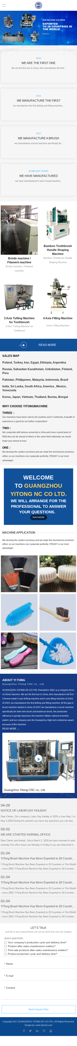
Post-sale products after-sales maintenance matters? (38, 950)
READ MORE (38, 517)
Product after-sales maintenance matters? (32, 946)
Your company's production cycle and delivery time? (37, 942)
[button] (4, 28)
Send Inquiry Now (38, 1009)
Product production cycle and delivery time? (32, 953)
